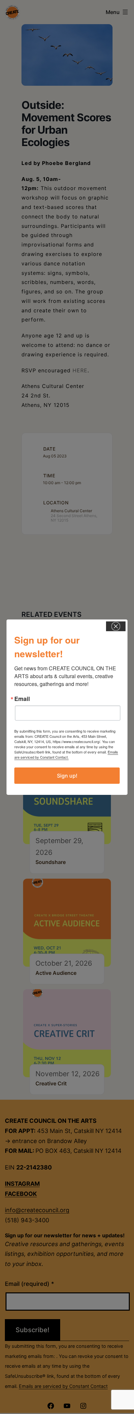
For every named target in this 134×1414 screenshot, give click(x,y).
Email (22, 699)
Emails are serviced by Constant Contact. (66, 754)
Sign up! (67, 775)
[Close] (116, 626)
